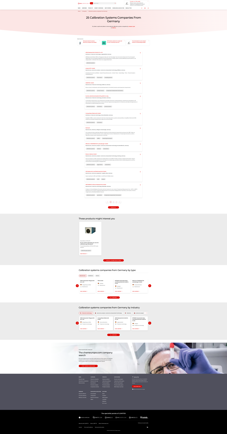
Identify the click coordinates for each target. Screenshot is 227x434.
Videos (92, 399)
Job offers (104, 399)
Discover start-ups (94, 381)
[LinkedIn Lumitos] (147, 427)
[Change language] (145, 8)
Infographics (93, 395)
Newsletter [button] (128, 8)
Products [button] (90, 8)
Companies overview (95, 386)
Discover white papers (118, 379)
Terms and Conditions (88, 427)
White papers (105, 397)
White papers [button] (108, 8)
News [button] (79, 8)
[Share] (142, 8)
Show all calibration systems (113, 260)
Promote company (94, 384)
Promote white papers (118, 384)
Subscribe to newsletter (83, 381)
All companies (113, 297)
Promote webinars (82, 395)
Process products (105, 382)
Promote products (106, 384)
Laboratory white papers (119, 381)
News (103, 393)
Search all (113, 207)
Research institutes (94, 397)
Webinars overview (82, 397)
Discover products (106, 379)
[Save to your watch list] (140, 53)
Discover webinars (82, 393)
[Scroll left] (145, 313)
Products (104, 395)
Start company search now (88, 366)
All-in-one (104, 403)
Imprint (80, 427)
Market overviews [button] (98, 8)
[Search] (115, 3)
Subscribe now (137, 386)
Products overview (106, 386)
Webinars (104, 401)
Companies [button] (84, 8)
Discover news (81, 379)
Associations (93, 382)
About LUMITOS (93, 423)
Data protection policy (99, 427)
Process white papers (118, 382)
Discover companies (95, 379)
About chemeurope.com (103, 423)
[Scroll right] (146, 313)
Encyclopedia (93, 393)
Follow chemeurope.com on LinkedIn (139, 389)
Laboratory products (106, 381)
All (91, 3)
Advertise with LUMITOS (83, 423)
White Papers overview (118, 386)
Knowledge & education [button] (118, 8)
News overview (82, 382)
